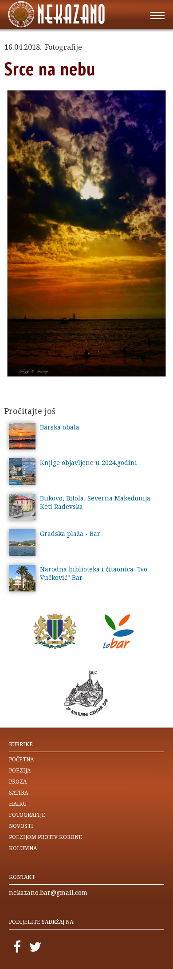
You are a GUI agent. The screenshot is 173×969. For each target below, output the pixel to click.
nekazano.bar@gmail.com (48, 892)
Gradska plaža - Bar (70, 533)
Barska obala (59, 427)
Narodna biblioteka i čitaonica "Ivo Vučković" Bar (93, 573)
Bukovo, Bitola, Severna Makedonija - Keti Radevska (97, 502)
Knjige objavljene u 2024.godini (88, 462)
